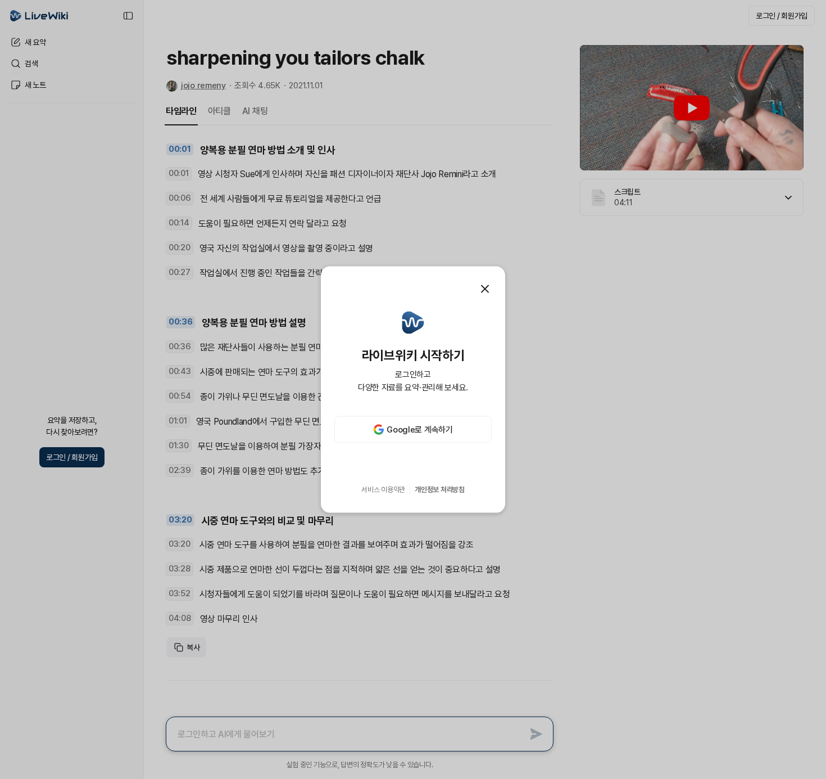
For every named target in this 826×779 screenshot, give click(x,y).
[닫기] (485, 288)
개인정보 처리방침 (440, 489)
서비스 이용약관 (383, 489)
